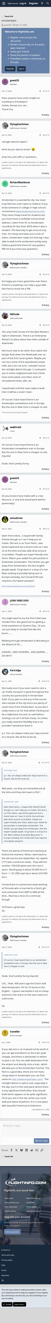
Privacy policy (6, 1260)
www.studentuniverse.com (30, 211)
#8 (44, 529)
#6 (44, 438)
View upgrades (12, 1232)
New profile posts (12, 1202)
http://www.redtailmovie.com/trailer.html (18, 586)
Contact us (5, 1250)
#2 (44, 135)
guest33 (7, 25)
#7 (44, 489)
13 (48, 91)
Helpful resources (33, 1211)
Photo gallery (31, 1207)
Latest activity (10, 1211)
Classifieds (30, 1202)
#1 (44, 91)
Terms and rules (7, 1255)
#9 (44, 611)
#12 (43, 947)
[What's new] (42, 3)
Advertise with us (33, 1198)
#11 (43, 762)
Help (3, 1265)
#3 (44, 193)
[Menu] (4, 3)
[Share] (40, 91)
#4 (44, 274)
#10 (43, 681)
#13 (43, 1042)
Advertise (5, 1275)
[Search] (47, 3)
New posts (9, 1198)
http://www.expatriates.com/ (27, 1079)
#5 (44, 325)
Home (3, 1270)
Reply (46, 114)
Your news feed (11, 1207)
